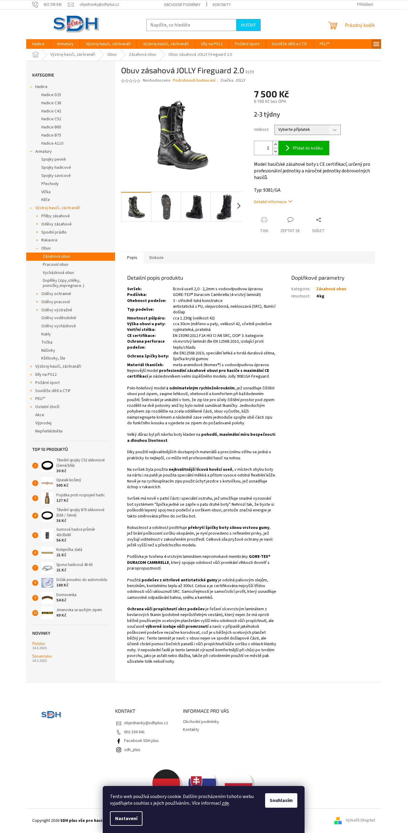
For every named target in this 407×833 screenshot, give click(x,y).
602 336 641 (134, 732)
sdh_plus (132, 750)
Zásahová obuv (56, 256)
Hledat (248, 24)
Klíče (45, 200)
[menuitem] (38, 44)
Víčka (46, 192)
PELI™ (40, 399)
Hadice (41, 87)
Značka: (233, 80)
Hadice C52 (51, 119)
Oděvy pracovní (55, 302)
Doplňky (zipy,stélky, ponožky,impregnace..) (63, 283)
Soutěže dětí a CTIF (53, 391)
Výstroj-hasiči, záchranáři (57, 208)
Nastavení (126, 818)
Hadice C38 (51, 103)
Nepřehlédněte (49, 431)
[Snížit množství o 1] (275, 151)
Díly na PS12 (46, 375)
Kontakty (222, 5)
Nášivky (48, 350)
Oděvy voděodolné (58, 318)
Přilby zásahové (55, 216)
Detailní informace (270, 202)
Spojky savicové (56, 176)
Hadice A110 (52, 143)
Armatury (43, 152)
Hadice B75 (51, 135)
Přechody (50, 184)
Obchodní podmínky (182, 5)
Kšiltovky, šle (53, 358)
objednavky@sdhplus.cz (146, 723)
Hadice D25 (51, 95)
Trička (46, 342)
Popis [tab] (132, 258)
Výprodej (43, 423)
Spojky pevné (53, 159)
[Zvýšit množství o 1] (275, 144)
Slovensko (42, 656)
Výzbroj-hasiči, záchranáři (58, 366)
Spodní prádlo (54, 232)
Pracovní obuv (55, 265)
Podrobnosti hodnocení (194, 80)
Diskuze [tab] (156, 258)
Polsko (38, 643)
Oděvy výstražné (56, 310)
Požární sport (47, 383)
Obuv (46, 248)
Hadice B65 (51, 127)
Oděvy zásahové (56, 224)
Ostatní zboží (47, 407)
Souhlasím (281, 800)
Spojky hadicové (56, 168)
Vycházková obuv (58, 273)
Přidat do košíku (308, 147)
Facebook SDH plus (141, 741)
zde (225, 803)
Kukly (46, 334)
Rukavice (49, 240)
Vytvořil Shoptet (360, 821)
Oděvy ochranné (56, 294)
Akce (39, 415)
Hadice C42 (51, 111)
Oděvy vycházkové (58, 326)
